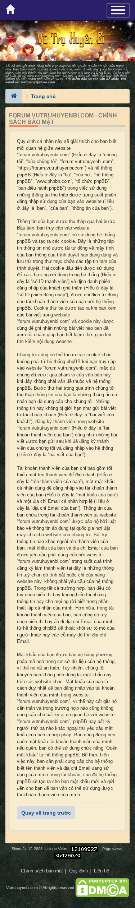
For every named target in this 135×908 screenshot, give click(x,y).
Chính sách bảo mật (42, 871)
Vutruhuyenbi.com (22, 887)
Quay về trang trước (46, 813)
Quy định (78, 871)
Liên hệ (101, 871)
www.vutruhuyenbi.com (44, 76)
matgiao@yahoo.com (38, 82)
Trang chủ (43, 96)
